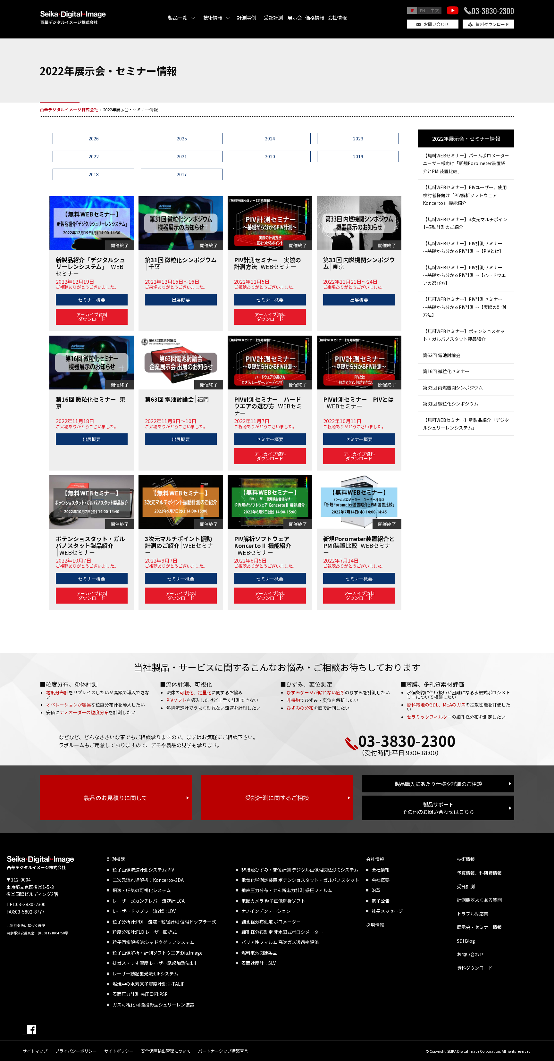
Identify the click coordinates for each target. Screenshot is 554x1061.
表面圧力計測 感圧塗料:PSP (140, 994)
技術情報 (212, 17)
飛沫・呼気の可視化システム (142, 890)
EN (422, 10)
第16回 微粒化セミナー (446, 371)
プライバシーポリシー (76, 1051)
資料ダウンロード (492, 24)
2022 (93, 156)
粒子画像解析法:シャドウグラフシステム (153, 942)
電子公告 (381, 901)
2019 (358, 156)
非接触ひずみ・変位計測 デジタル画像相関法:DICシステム (299, 869)
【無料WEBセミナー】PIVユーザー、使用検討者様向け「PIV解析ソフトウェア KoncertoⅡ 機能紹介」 (465, 195)
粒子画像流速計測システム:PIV (143, 869)
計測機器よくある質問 (479, 900)
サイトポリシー (118, 1051)
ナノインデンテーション (265, 911)
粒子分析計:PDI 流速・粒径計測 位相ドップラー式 (164, 921)
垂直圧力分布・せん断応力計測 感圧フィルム (286, 890)
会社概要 (381, 880)
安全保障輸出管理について (166, 1051)
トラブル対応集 (472, 913)
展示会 (295, 17)
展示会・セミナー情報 (479, 927)
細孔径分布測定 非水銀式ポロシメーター (282, 932)
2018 (93, 174)
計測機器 (116, 859)
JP (412, 10)
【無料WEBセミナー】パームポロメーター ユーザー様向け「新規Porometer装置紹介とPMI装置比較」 (466, 163)
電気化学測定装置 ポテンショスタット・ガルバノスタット (300, 880)
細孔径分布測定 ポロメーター (271, 921)
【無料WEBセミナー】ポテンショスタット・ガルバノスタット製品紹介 (464, 335)
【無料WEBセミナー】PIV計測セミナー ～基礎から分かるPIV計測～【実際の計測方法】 (465, 307)
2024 (270, 138)
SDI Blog (466, 941)
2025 (182, 138)
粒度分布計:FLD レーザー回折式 (145, 932)
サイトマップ (34, 1051)
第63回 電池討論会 (441, 355)
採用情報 (375, 925)
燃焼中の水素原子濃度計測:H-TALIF (148, 984)
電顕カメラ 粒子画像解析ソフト (273, 901)
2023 (358, 138)
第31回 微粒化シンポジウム (450, 403)
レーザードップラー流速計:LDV (144, 911)
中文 (435, 10)
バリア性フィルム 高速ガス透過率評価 (280, 942)
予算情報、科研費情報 (479, 873)
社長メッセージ (387, 911)
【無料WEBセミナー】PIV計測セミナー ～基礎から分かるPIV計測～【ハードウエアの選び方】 (465, 275)
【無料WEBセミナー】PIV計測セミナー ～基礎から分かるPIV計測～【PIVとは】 (465, 247)
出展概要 (181, 300)
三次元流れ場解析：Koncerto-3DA (148, 880)
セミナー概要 (91, 300)
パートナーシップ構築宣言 (223, 1051)
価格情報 (314, 17)
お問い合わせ (436, 24)
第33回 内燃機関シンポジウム (453, 387)
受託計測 (273, 17)
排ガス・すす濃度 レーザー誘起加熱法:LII (154, 963)
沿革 (376, 890)
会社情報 (337, 17)
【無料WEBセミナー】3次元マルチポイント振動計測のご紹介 (465, 223)
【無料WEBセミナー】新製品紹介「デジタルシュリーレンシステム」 (466, 424)
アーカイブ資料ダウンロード (91, 316)
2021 (182, 156)
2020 (270, 156)
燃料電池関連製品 (259, 952)
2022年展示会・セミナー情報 (466, 138)
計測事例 (246, 17)
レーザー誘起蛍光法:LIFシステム (145, 973)
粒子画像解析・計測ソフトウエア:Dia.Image (158, 952)
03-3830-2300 (493, 10)
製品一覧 (177, 17)
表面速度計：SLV (258, 963)
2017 (182, 174)
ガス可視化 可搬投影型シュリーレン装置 (153, 1004)
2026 (93, 138)
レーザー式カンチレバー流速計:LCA (149, 901)
